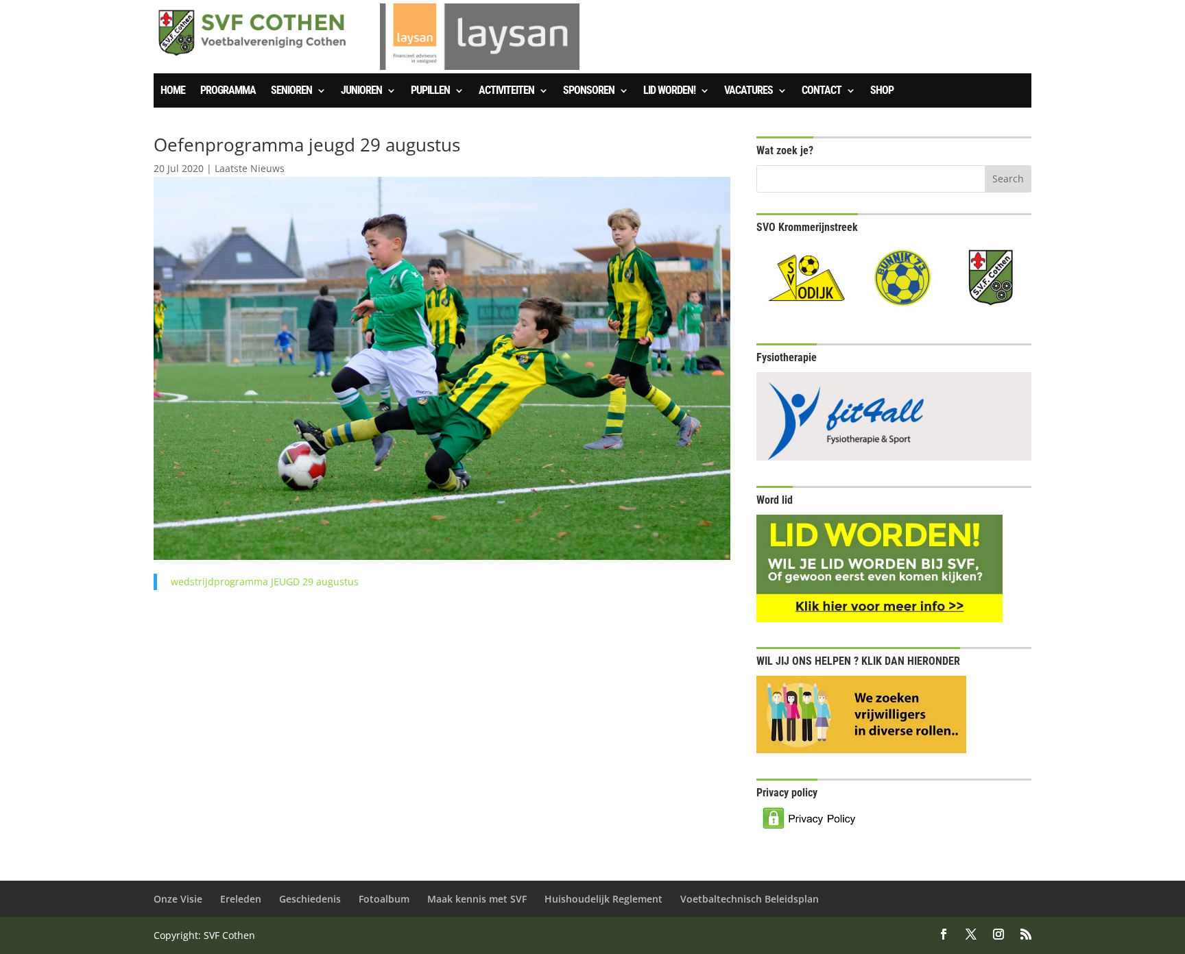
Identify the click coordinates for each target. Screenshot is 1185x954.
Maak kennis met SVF (477, 898)
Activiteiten (506, 91)
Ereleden (240, 898)
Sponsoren (588, 91)
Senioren (291, 91)
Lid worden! (669, 91)
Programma (228, 91)
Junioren (361, 91)
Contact (821, 91)
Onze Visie (178, 898)
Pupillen (430, 91)
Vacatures (748, 91)
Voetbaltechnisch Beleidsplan (749, 898)
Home (172, 91)
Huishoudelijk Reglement (603, 898)
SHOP (882, 91)
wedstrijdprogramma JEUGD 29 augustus (265, 581)
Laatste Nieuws (250, 168)
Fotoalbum (384, 898)
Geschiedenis (310, 898)
